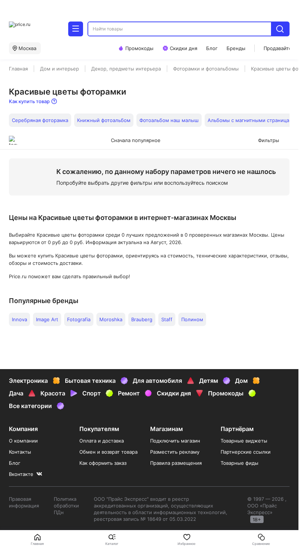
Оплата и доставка (101, 441)
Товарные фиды (239, 463)
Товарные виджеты (244, 441)
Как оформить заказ (102, 463)
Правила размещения (176, 463)
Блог (14, 463)
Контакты (20, 452)
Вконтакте (21, 474)
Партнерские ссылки (246, 452)
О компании (23, 441)
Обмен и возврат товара (108, 452)
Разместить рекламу (174, 452)
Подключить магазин (175, 441)
